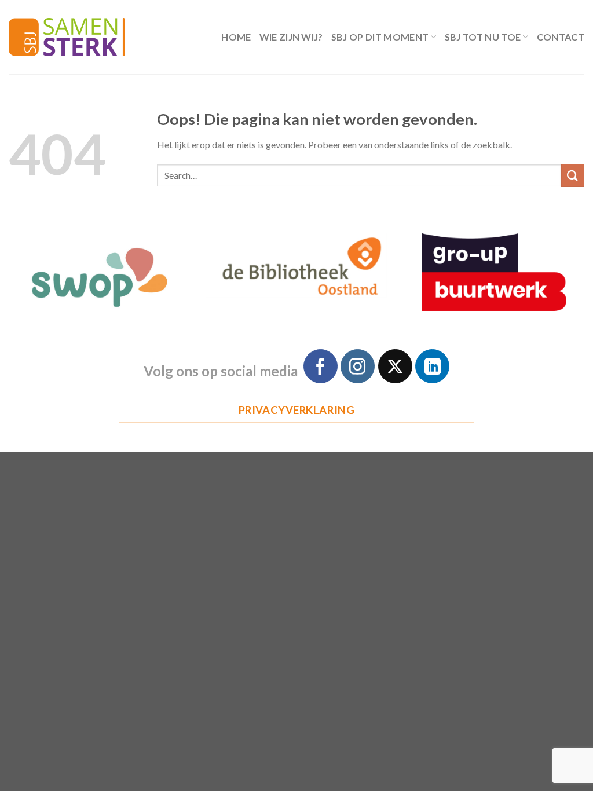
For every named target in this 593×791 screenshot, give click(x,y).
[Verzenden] (572, 175)
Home (236, 36)
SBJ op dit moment (380, 36)
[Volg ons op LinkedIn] (432, 366)
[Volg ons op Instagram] (358, 366)
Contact (560, 36)
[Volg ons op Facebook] (320, 366)
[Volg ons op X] (395, 366)
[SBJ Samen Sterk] (67, 37)
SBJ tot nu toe (483, 36)
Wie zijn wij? (291, 36)
